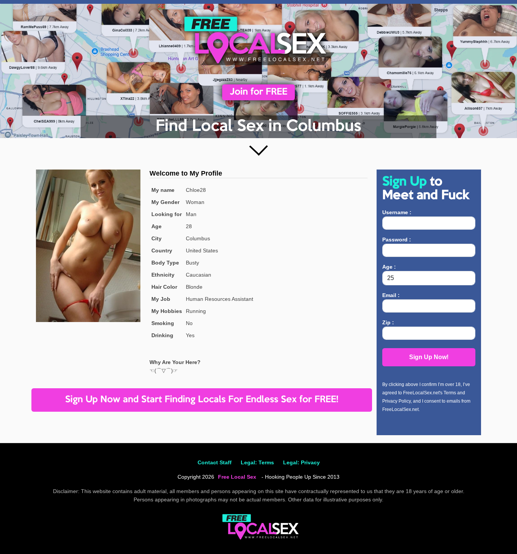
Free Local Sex (237, 477)
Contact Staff (215, 462)
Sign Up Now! (428, 357)
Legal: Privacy (301, 462)
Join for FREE (258, 92)
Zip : (388, 322)
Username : (396, 212)
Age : (389, 267)
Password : (396, 240)
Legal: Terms (257, 462)
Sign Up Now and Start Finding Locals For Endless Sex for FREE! (201, 400)
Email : (391, 295)
